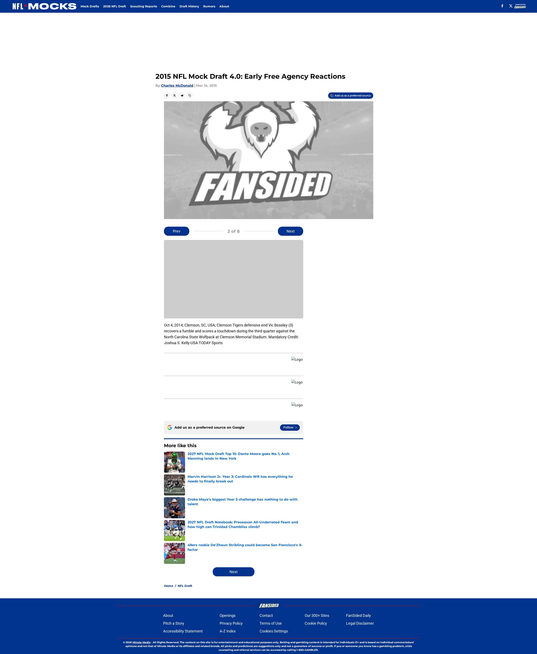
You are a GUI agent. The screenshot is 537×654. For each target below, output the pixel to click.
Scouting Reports (143, 6)
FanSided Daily (358, 615)
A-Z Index (228, 631)
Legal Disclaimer (360, 623)
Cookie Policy (316, 623)
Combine (168, 6)
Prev (176, 231)
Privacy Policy (231, 623)
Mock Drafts (90, 6)
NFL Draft (185, 586)
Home (168, 586)
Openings (227, 615)
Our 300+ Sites (317, 615)
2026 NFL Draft (114, 6)
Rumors (209, 6)
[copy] (190, 95)
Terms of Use (271, 623)
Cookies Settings (274, 631)
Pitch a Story (173, 623)
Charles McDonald (177, 86)
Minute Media (141, 642)
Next (291, 231)
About (224, 6)
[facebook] (502, 6)
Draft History (189, 6)
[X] (511, 6)
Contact (266, 615)
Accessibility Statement (183, 631)
